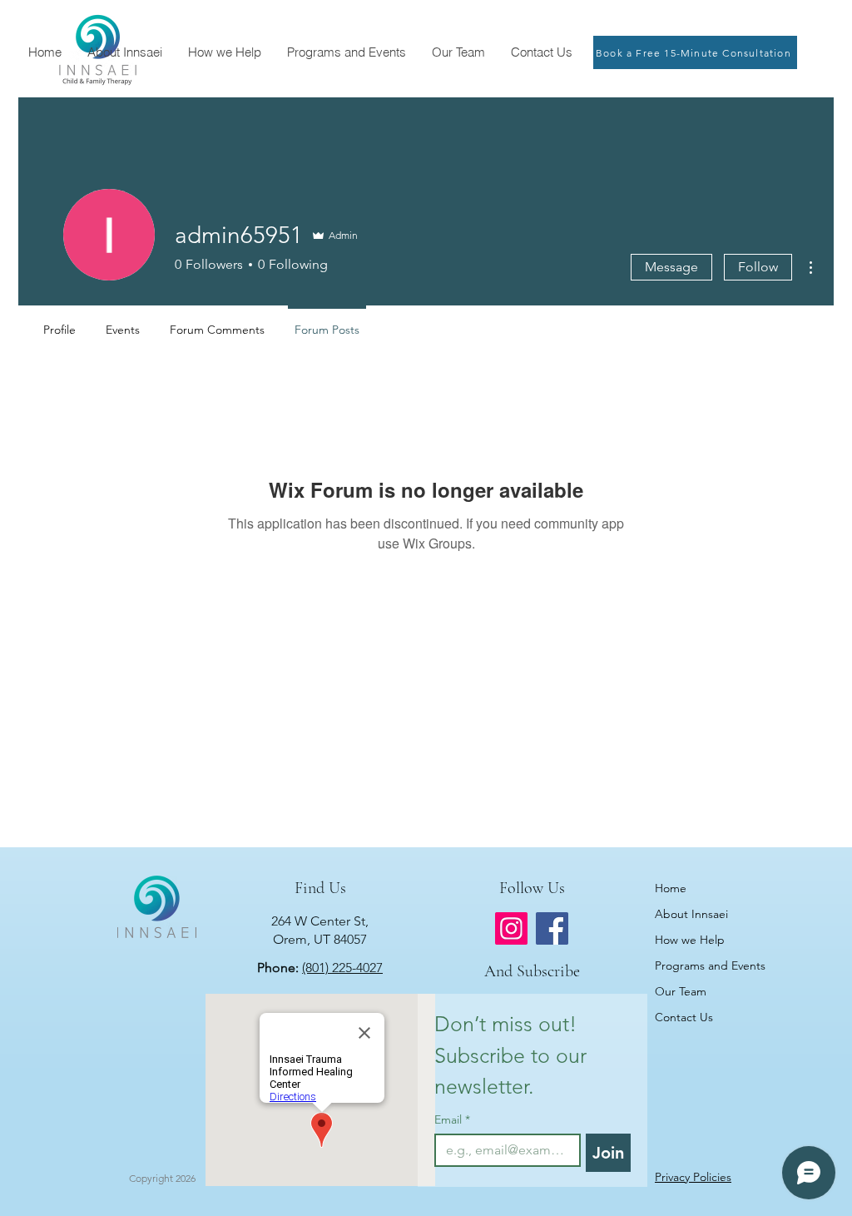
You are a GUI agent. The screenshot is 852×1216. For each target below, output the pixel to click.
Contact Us (684, 1017)
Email (452, 1120)
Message (671, 267)
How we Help (690, 939)
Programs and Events (709, 965)
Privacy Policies (693, 1176)
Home (670, 888)
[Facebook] (552, 928)
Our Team (680, 991)
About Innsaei (691, 913)
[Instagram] (511, 928)
